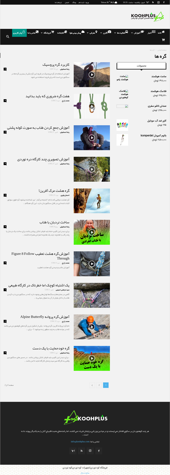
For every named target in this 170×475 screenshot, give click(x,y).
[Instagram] (158, 2)
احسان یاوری (65, 195)
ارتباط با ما (58, 2)
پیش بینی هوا (75, 33)
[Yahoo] (147, 2)
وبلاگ (74, 2)
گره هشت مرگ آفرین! (54, 190)
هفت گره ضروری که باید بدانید (47, 96)
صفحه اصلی (162, 50)
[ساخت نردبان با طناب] (92, 232)
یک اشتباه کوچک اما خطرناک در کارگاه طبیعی (38, 285)
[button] (8, 37)
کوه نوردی (67, 468)
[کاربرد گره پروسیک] (92, 74)
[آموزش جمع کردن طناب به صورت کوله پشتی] (92, 137)
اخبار (150, 33)
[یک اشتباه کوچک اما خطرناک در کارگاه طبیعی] (92, 295)
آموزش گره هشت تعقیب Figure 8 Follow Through (40, 256)
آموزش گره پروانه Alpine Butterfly (44, 316)
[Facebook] (163, 2)
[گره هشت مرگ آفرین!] (92, 200)
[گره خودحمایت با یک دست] (92, 358)
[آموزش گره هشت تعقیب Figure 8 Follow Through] (92, 263)
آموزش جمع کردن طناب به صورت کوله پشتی (38, 127)
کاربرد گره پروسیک (55, 64)
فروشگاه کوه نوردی (98, 468)
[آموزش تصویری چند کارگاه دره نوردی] (92, 169)
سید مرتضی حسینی (62, 290)
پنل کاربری (17, 33)
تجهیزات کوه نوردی (81, 468)
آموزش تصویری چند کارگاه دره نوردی (43, 159)
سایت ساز (85, 472)
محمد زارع (65, 100)
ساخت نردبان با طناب (54, 222)
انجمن (67, 2)
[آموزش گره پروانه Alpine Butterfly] (92, 326)
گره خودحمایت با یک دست (51, 348)
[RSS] (152, 2)
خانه (160, 33)
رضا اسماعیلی (64, 69)
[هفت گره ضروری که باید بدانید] (92, 106)
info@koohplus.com (80, 441)
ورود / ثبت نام (84, 2)
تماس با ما (32, 33)
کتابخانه (60, 33)
